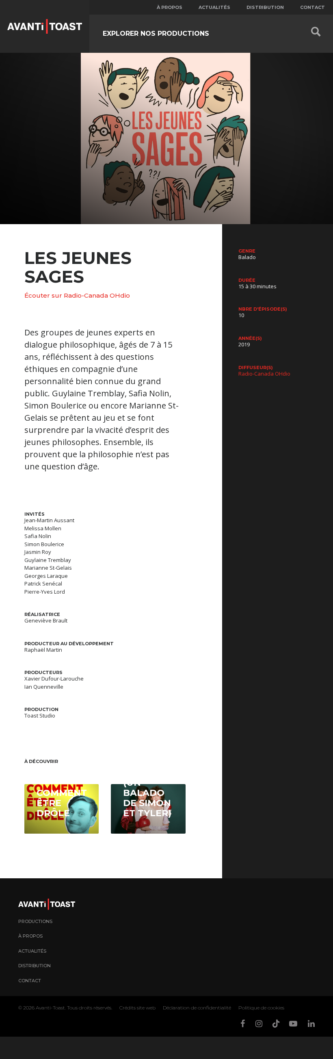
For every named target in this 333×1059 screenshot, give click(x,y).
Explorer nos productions (156, 33)
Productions (35, 921)
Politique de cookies (261, 1008)
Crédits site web (137, 1008)
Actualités (214, 7)
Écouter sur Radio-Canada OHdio (77, 295)
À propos (169, 7)
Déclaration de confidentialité (197, 1008)
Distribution (265, 7)
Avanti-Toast (50, 1008)
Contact (312, 7)
